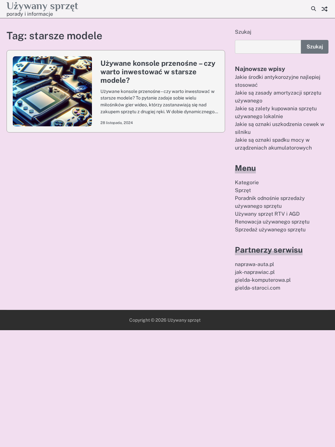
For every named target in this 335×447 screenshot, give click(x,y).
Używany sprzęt (42, 5)
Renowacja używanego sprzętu (272, 222)
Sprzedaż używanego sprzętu (270, 229)
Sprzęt (243, 190)
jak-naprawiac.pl (255, 272)
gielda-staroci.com (257, 288)
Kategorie (247, 182)
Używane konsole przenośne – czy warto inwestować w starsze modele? (157, 71)
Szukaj (243, 32)
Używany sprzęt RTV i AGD (267, 214)
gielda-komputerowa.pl (263, 280)
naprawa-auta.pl (254, 264)
